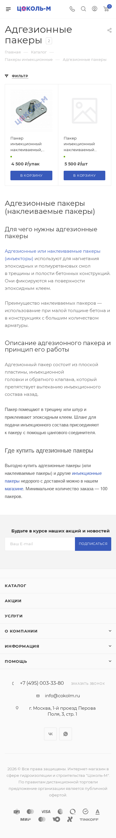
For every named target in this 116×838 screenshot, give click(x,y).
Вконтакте (50, 734)
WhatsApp (65, 734)
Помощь (16, 661)
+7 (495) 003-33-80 (42, 683)
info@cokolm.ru (62, 695)
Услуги (14, 616)
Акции (13, 600)
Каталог (15, 585)
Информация (22, 646)
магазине (14, 488)
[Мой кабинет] (94, 9)
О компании (21, 631)
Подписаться (93, 544)
